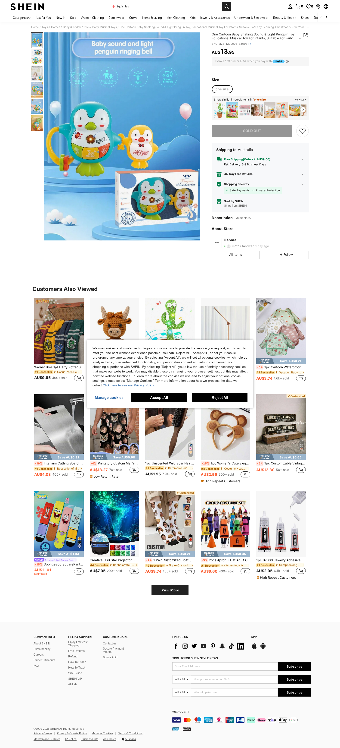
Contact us (109, 643)
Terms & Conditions (130, 733)
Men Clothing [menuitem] (176, 17)
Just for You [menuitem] (43, 17)
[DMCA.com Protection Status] (187, 729)
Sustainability (42, 649)
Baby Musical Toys (104, 27)
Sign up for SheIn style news (195, 658)
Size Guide (75, 673)
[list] (209, 646)
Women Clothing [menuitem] (92, 17)
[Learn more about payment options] (287, 61)
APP (254, 637)
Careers (39, 654)
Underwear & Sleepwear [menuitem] (251, 17)
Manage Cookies (102, 733)
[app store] (254, 648)
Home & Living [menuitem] (152, 17)
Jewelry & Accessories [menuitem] (215, 17)
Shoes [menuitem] (305, 17)
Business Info (89, 739)
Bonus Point (110, 657)
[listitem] (220, 110)
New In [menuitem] (60, 17)
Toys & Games (51, 27)
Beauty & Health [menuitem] (284, 17)
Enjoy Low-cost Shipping (77, 644)
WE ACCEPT (180, 711)
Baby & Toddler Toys (76, 27)
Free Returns (76, 651)
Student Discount (44, 660)
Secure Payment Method (113, 650)
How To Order (77, 662)
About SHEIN (42, 643)
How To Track (76, 667)
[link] (299, 6)
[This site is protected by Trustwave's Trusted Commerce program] (175, 729)
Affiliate (72, 684)
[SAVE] (302, 131)
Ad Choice (109, 739)
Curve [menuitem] (133, 17)
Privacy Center (43, 733)
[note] (281, 361)
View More (170, 590)
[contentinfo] (241, 720)
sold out (252, 131)
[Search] (226, 6)
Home (35, 27)
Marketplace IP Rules (47, 739)
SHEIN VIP (75, 678)
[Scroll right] (326, 17)
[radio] (222, 89)
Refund (72, 656)
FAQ (36, 665)
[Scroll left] (321, 17)
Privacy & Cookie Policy (72, 733)
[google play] (263, 648)
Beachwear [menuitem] (116, 17)
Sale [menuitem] (73, 17)
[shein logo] (27, 6)
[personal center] (290, 6)
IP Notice (71, 739)
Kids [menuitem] (192, 17)
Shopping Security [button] (236, 184)
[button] (318, 6)
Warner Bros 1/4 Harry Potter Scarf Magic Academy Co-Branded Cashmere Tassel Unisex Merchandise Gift (59, 367)
